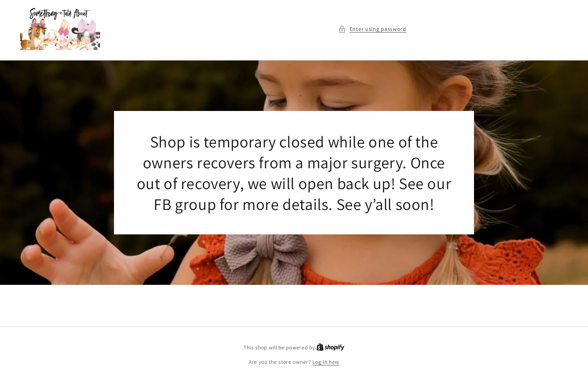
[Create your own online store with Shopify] (330, 347)
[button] (372, 29)
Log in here (325, 362)
